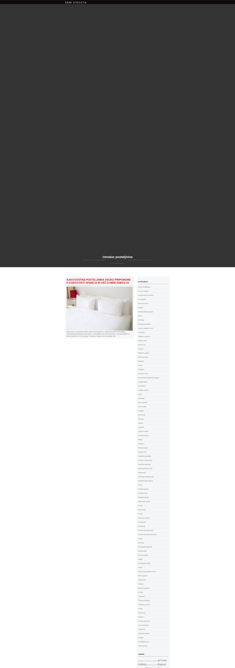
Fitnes (140, 365)
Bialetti (140, 308)
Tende (140, 609)
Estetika (141, 361)
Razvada (141, 543)
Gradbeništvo (142, 382)
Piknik (140, 506)
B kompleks (142, 299)
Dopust (140, 349)
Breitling (141, 320)
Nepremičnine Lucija (145, 468)
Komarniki (141, 415)
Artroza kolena (143, 291)
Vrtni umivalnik (143, 625)
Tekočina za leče (144, 605)
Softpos (141, 584)
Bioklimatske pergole (145, 312)
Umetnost (141, 613)
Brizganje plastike (144, 324)
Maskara (141, 444)
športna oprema (143, 588)
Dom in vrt (141, 345)
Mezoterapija (142, 448)
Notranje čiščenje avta (146, 477)
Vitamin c (141, 617)
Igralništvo (142, 386)
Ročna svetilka (143, 555)
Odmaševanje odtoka (145, 481)
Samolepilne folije (144, 563)
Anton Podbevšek (144, 287)
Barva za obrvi (143, 303)
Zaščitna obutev (143, 633)
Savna (140, 567)
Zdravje (140, 638)
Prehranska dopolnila (145, 530)
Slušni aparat (142, 576)
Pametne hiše (143, 493)
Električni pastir (143, 353)
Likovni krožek (143, 431)
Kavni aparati (142, 402)
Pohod (140, 514)
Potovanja (141, 526)
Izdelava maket (143, 390)
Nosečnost (142, 473)
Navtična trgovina (144, 464)
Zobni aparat (142, 646)
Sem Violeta (76, 2)
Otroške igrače (143, 489)
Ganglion (141, 369)
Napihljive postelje (144, 456)
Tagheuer (141, 596)
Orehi (140, 485)
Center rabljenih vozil (145, 328)
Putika (140, 539)
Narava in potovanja (145, 460)
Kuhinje (140, 419)
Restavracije (142, 551)
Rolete (140, 559)
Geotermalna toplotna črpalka (148, 378)
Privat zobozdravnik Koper (147, 534)
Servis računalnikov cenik (147, 572)
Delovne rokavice (144, 336)
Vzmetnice (141, 629)
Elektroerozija (143, 357)
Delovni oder (142, 341)
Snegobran (142, 580)
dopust (161, 664)
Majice (140, 440)
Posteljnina (142, 522)
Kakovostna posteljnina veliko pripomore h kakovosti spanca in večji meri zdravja (99, 281)
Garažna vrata (143, 374)
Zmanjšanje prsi (143, 642)
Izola (139, 394)
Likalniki (141, 427)
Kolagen (141, 411)
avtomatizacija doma (152, 665)
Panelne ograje (143, 497)
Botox (140, 316)
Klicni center (142, 407)
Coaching (141, 332)
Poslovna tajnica (143, 518)
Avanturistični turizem (145, 295)
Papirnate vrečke (144, 501)
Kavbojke (141, 398)
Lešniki (140, 423)
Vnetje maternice (144, 621)
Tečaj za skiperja (144, 600)
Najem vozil (142, 452)
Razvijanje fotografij (145, 547)
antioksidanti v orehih (143, 660)
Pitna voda (141, 510)
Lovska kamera (143, 435)
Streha (140, 592)
